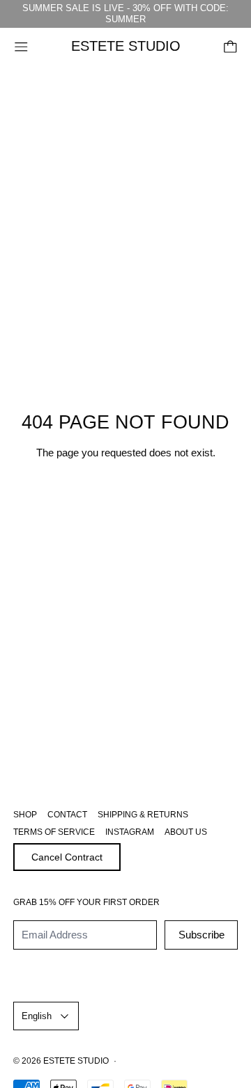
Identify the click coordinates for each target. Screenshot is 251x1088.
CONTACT (67, 814)
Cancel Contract (66, 857)
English (37, 1016)
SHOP (25, 814)
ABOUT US (186, 832)
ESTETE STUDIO (76, 1061)
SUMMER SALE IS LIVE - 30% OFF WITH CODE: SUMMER (125, 13)
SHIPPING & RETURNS (143, 814)
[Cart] (230, 47)
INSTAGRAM (129, 832)
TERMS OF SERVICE (54, 832)
